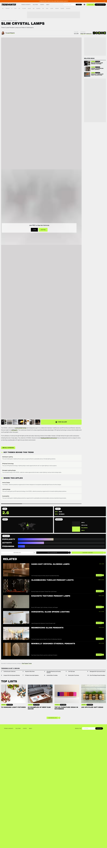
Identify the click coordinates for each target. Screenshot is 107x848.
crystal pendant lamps (20, 427)
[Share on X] (102, 33)
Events (42, 4)
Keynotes (68, 8)
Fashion (57, 8)
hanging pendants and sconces (49, 438)
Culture (24, 8)
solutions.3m (89, 33)
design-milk (82, 33)
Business (38, 8)
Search (78, 4)
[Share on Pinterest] (104, 33)
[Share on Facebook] (99, 33)
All (3, 8)
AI (11, 8)
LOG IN (34, 229)
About (47, 4)
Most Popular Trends (27, 663)
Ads (33, 8)
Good (47, 8)
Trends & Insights (25, 4)
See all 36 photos (8, 447)
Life (19, 8)
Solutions (35, 4)
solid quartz (14, 430)
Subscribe (99, 728)
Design (29, 8)
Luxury (51, 8)
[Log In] (84, 4)
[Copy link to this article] (94, 33)
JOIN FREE (43, 229)
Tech (15, 8)
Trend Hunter (4, 20)
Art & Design (10, 20)
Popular (7, 8)
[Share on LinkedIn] (96, 33)
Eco (43, 8)
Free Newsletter (100, 4)
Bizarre (62, 8)
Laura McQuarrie (11, 33)
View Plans (90, 4)
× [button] (104, 1)
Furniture (15, 20)
